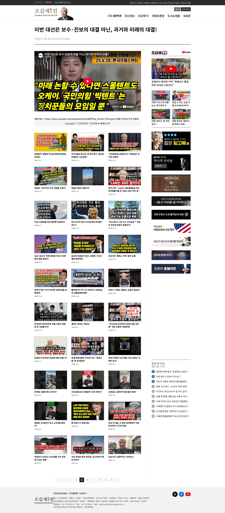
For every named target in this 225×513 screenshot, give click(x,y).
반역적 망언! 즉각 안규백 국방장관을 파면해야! (50, 291)
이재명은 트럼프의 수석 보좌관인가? (172, 406)
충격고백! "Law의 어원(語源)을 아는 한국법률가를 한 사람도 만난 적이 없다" (123, 189)
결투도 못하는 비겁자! (80, 323)
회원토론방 (158, 16)
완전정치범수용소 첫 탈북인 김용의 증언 (172, 371)
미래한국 (146, 3)
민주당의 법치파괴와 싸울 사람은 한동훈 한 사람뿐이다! (50, 325)
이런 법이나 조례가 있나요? (168, 376)
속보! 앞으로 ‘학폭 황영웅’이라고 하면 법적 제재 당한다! (50, 257)
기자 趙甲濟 (114, 16)
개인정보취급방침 (60, 493)
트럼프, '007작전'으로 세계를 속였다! (50, 188)
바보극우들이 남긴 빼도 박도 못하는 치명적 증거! (124, 359)
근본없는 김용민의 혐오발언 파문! (122, 391)
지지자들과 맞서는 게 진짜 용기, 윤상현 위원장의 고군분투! (87, 155)
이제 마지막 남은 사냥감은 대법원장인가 (172, 401)
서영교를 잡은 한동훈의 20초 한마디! (86, 391)
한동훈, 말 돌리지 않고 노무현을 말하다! (49, 424)
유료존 (187, 16)
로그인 (39, 2)
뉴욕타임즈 (154, 3)
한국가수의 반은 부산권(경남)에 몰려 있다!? (86, 223)
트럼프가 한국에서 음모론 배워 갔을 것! (50, 357)
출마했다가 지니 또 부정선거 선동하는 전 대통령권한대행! (87, 291)
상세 (185, 9)
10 (112, 480)
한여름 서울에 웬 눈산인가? (45, 391)
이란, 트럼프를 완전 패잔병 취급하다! (49, 222)
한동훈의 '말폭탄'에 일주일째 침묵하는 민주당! (50, 155)
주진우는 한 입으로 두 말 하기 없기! (171, 391)
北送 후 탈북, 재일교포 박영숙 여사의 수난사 (172, 396)
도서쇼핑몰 (174, 16)
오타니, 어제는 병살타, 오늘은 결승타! (124, 289)
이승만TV (177, 3)
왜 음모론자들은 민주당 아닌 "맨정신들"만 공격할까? (86, 359)
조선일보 (140, 3)
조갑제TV (143, 16)
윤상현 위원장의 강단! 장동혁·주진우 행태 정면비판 (86, 257)
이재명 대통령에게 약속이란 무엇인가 (172, 416)
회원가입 (49, 2)
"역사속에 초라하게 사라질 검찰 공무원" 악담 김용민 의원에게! (123, 325)
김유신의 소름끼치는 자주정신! (121, 456)
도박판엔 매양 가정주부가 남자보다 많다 (172, 411)
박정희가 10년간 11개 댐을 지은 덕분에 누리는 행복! (49, 458)
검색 (177, 9)
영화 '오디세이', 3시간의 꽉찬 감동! (171, 386)
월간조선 (133, 3)
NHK (160, 3)
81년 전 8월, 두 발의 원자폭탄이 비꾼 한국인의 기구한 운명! (123, 424)
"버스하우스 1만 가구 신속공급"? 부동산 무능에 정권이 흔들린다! (124, 223)
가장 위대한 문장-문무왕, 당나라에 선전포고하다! (87, 458)
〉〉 (117, 480)
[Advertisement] (171, 316)
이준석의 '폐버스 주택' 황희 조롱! (122, 256)
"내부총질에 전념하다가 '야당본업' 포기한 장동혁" (124, 155)
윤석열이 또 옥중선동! (80, 422)
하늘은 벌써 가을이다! (80, 188)
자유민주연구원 (168, 3)
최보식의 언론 (186, 3)
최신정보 (130, 16)
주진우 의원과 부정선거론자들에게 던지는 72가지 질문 (172, 381)
